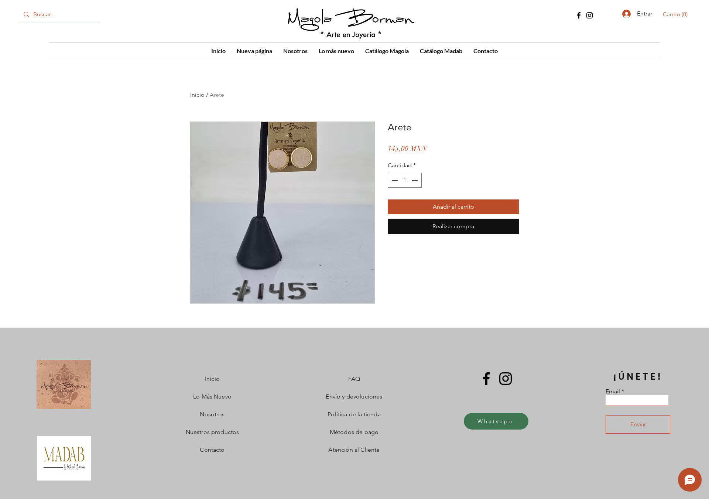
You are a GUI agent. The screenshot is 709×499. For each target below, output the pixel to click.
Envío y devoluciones (354, 396)
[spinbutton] (404, 180)
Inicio (197, 94)
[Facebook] (579, 15)
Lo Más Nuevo (212, 396)
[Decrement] (394, 180)
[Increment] (415, 180)
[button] (677, 14)
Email (613, 391)
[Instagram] (589, 15)
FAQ (354, 378)
